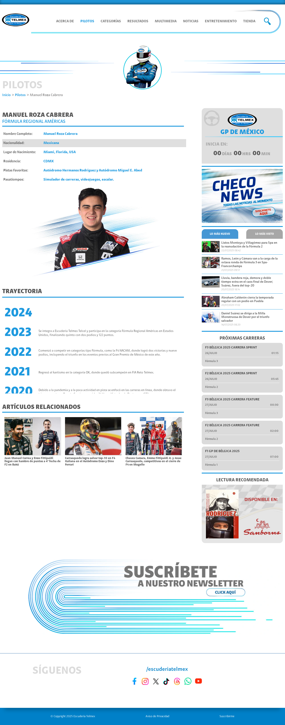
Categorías (111, 21)
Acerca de (65, 21)
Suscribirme (227, 716)
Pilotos (87, 21)
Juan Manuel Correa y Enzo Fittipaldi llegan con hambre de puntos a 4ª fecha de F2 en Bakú (32, 461)
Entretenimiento (221, 21)
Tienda (249, 21)
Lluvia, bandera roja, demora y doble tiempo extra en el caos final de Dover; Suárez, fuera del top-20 (247, 282)
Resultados (137, 21)
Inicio (6, 95)
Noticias (190, 21)
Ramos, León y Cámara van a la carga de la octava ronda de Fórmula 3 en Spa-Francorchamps (249, 262)
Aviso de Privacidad (157, 716)
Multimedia (166, 21)
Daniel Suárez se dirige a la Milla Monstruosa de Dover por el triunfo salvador (245, 317)
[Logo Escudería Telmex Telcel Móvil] (15, 20)
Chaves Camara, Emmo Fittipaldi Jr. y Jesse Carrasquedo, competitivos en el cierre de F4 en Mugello (153, 461)
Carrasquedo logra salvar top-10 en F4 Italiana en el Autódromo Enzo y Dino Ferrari (90, 461)
